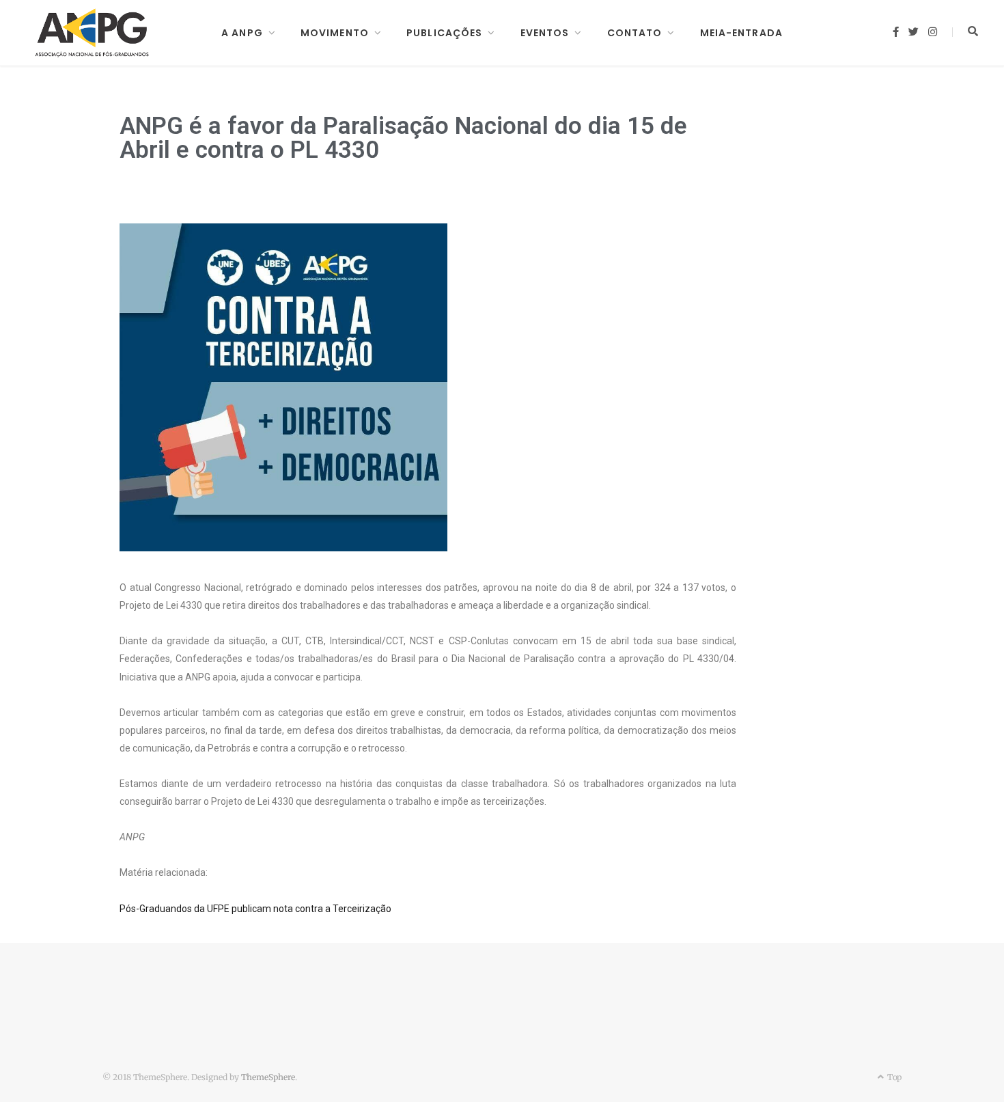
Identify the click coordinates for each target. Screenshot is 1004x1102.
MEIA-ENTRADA (741, 33)
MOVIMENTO (335, 33)
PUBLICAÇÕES (444, 33)
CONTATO (635, 33)
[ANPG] (92, 33)
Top (893, 1077)
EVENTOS (545, 33)
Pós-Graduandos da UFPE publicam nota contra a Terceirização (255, 908)
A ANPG (242, 33)
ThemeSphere (268, 1077)
